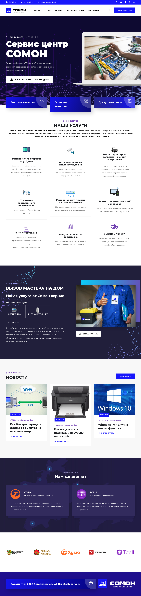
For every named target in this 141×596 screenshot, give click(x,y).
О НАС (48, 10)
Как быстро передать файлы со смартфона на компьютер (26, 428)
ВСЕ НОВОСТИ (126, 376)
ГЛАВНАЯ (36, 10)
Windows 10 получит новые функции (113, 426)
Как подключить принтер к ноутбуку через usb (68, 433)
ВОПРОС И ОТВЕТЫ (75, 10)
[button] (29, 79)
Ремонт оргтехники (26, 232)
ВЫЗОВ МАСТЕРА (114, 234)
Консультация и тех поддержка (70, 235)
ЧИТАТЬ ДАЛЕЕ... (19, 436)
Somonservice (27, 420)
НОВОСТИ (16, 414)
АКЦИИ (58, 10)
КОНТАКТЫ (93, 10)
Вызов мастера (125, 10)
